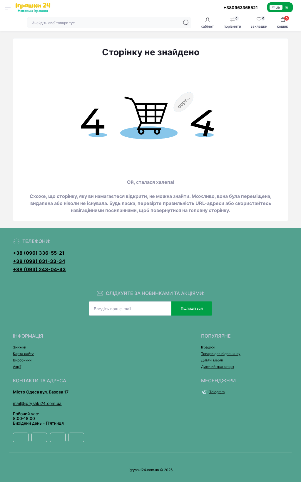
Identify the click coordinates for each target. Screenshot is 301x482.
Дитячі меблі (212, 360)
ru (286, 7)
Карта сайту (23, 353)
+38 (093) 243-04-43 (39, 269)
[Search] (186, 22)
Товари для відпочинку (220, 353)
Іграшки (208, 347)
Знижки (19, 347)
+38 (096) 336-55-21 (38, 253)
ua (278, 7)
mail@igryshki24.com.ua (37, 403)
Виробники (22, 360)
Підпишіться (192, 308)
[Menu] (8, 7)
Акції (17, 366)
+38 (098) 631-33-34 (39, 261)
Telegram (217, 392)
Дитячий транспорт (217, 366)
